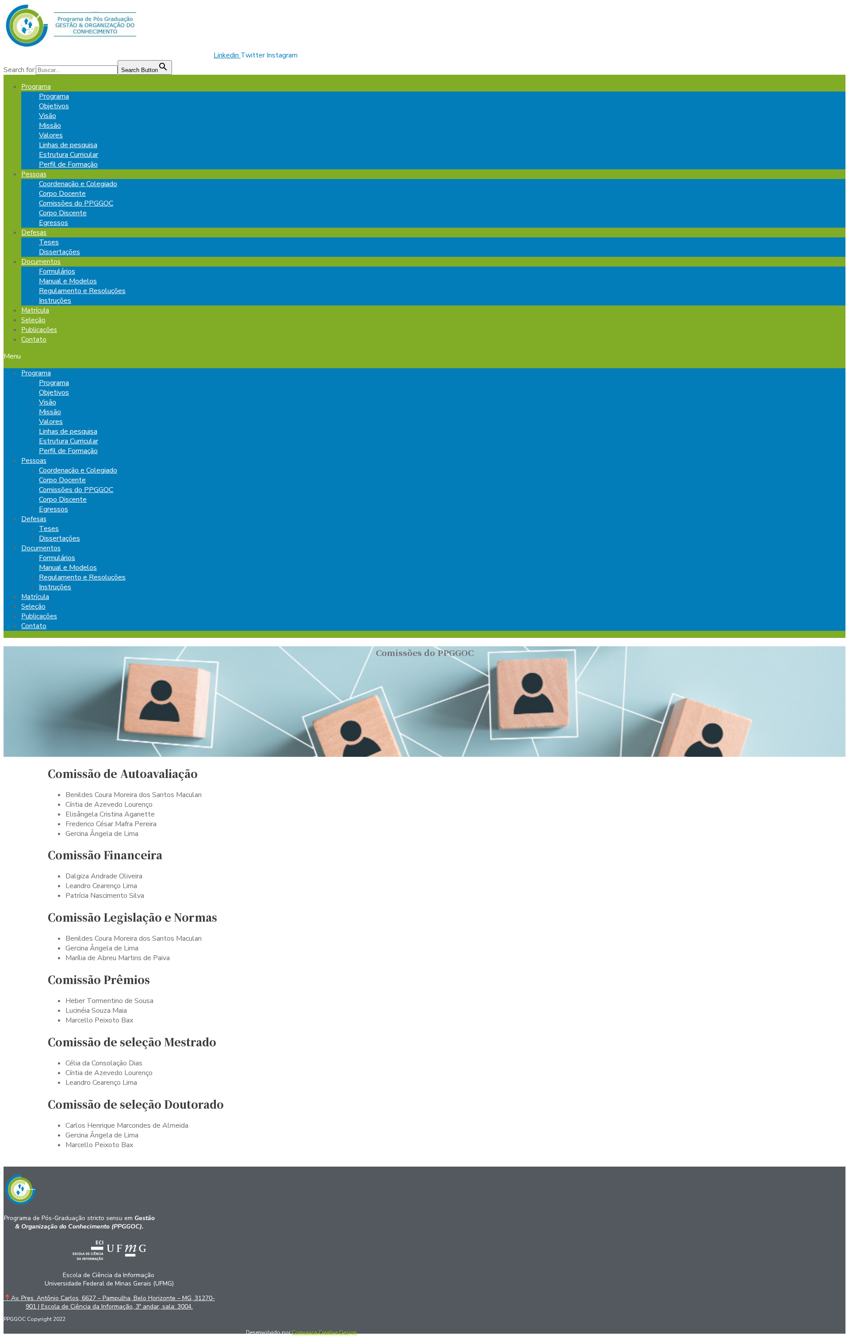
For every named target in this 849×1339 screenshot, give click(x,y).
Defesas (33, 232)
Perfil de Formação (68, 164)
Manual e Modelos (68, 281)
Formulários (57, 271)
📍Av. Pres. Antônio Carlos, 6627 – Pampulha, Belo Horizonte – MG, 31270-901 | (109, 1302)
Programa (36, 86)
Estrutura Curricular (68, 155)
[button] (424, 356)
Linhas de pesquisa (68, 145)
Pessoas (33, 174)
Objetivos (54, 106)
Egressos (53, 223)
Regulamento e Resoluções (82, 291)
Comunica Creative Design (324, 1332)
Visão (47, 116)
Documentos (41, 261)
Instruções (55, 300)
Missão (50, 125)
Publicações (39, 329)
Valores (51, 135)
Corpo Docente (62, 193)
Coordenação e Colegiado (78, 184)
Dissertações (59, 252)
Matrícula (35, 310)
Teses (49, 242)
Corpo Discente (63, 213)
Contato (33, 339)
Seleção (33, 320)
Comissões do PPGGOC (76, 203)
